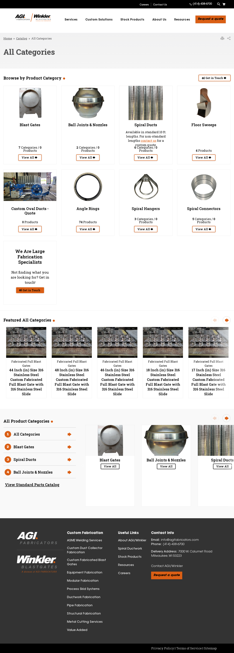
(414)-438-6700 (202, 4)
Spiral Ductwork (130, 548)
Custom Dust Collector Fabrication (84, 550)
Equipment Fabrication (84, 572)
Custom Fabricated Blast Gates (86, 562)
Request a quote (210, 19)
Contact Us (160, 5)
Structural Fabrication (84, 613)
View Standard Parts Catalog (32, 484)
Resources (126, 565)
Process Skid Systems (83, 589)
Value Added (77, 630)
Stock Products (129, 557)
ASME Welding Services (84, 540)
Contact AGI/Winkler (167, 566)
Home (7, 38)
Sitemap (210, 648)
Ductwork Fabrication (83, 597)
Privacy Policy (162, 648)
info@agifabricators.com (180, 540)
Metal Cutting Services (85, 622)
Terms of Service (189, 648)
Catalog (21, 38)
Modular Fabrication (82, 581)
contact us (148, 141)
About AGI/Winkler (132, 540)
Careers (144, 5)
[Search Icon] (218, 4)
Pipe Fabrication (80, 605)
